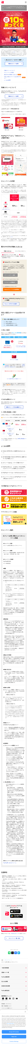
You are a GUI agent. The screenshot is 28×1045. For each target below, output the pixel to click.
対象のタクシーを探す (13, 63)
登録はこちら (14, 199)
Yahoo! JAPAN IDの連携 (10, 303)
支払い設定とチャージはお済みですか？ (12, 77)
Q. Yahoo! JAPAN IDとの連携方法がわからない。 (13, 451)
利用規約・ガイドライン (6, 1003)
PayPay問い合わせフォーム (9, 862)
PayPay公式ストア (15, 933)
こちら (11, 236)
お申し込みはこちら (6, 209)
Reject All (14, 1036)
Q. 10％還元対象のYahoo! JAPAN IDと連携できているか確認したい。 (14, 457)
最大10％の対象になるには (10, 74)
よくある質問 (7, 80)
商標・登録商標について (6, 1005)
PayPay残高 (8, 425)
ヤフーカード (4, 433)
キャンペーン (7, 960)
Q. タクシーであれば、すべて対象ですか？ (12, 462)
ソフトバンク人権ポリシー (6, 1008)
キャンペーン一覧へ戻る (14, 938)
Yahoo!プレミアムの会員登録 (11, 289)
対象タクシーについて (9, 70)
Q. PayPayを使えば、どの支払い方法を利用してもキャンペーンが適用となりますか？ (13, 467)
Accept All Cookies (14, 1031)
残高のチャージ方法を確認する (13, 407)
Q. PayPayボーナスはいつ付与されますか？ (13, 472)
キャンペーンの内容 (9, 72)
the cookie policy (10, 1023)
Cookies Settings (14, 1041)
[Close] (25, 1012)
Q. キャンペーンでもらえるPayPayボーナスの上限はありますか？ (13, 477)
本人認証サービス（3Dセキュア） (10, 429)
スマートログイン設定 (9, 275)
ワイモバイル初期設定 (9, 282)
